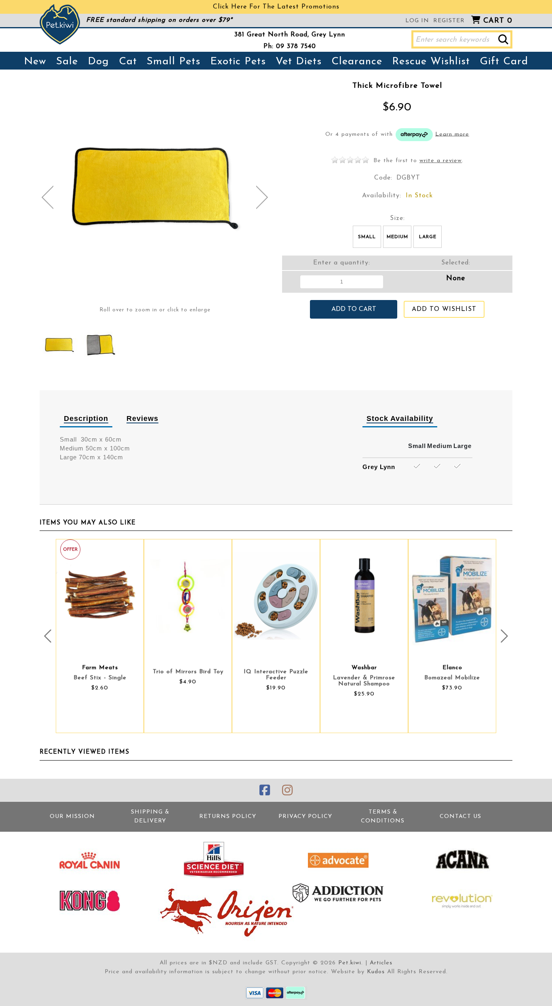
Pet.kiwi (349, 963)
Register (449, 21)
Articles (381, 963)
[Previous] (47, 197)
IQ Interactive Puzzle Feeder (276, 675)
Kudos (376, 972)
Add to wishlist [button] (444, 309)
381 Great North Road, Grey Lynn (289, 35)
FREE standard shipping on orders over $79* (159, 20)
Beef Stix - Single (100, 678)
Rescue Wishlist (431, 61)
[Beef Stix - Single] (99, 596)
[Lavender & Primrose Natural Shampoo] (364, 596)
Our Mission (72, 817)
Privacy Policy (305, 817)
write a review (440, 161)
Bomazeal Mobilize (452, 678)
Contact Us (460, 817)
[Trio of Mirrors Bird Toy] (188, 596)
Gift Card (504, 61)
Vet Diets (299, 61)
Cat (128, 61)
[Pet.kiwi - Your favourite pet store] (60, 24)
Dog (98, 61)
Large (427, 237)
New (35, 61)
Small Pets (173, 61)
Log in (417, 21)
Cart (497, 21)
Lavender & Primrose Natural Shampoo (364, 681)
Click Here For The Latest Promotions (276, 7)
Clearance (356, 61)
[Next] (262, 197)
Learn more (452, 134)
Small (367, 237)
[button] (503, 39)
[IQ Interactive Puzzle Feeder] (276, 596)
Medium (397, 237)
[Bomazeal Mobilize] (452, 596)
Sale (67, 61)
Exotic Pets (238, 61)
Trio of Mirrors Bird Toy (188, 672)
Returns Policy (227, 817)
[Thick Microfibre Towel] (59, 345)
